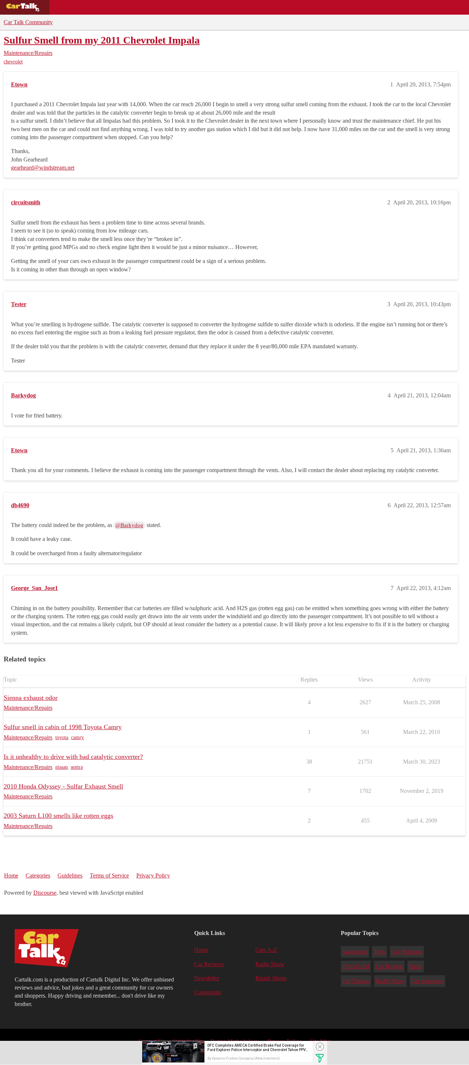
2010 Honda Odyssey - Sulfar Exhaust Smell (63, 786)
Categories (38, 875)
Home (11, 875)
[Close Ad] (320, 1046)
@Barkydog (129, 525)
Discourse (44, 893)
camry (77, 737)
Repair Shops (200, 7)
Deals (115, 7)
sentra (77, 767)
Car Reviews (153, 7)
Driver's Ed (356, 966)
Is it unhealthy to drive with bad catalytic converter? (73, 756)
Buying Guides (75, 7)
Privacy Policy (153, 875)
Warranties (355, 952)
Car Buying (389, 966)
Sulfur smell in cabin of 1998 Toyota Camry (63, 727)
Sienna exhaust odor (31, 697)
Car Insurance (427, 981)
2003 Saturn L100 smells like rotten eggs (58, 815)
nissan (61, 767)
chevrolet (13, 61)
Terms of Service (109, 875)
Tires (379, 952)
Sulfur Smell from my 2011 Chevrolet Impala (102, 40)
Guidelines (70, 875)
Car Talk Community (28, 22)
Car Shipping (406, 952)
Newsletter (206, 978)
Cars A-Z (284, 7)
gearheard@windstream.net (42, 167)
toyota (61, 737)
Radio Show (269, 964)
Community (246, 7)
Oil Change (356, 981)
